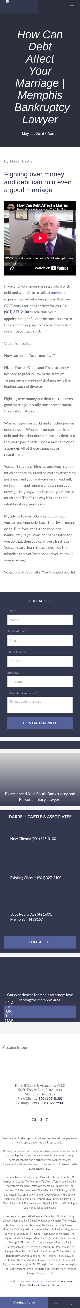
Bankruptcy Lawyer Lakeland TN (25, 1255)
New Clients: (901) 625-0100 (33, 838)
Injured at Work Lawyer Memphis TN (27, 1238)
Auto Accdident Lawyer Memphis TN (48, 1242)
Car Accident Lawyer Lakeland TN (42, 1260)
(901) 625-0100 (50, 1098)
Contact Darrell (40, 723)
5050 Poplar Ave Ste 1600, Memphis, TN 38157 (31, 917)
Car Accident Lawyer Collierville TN (53, 1251)
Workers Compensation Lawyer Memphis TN (32, 1216)
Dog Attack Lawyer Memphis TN (39, 1229)
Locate (56, 1302)
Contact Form (24, 1302)
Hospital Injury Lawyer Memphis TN (52, 1233)
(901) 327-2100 (52, 1103)
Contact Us (40, 942)
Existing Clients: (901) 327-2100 (35, 877)
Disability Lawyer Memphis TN (48, 1220)
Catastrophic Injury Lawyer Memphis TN (30, 1247)
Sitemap (56, 1285)
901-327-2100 (72, 1302)
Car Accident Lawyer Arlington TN (30, 1268)
